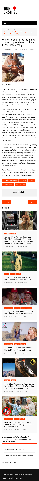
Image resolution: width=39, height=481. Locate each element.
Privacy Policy (18, 478)
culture (24, 180)
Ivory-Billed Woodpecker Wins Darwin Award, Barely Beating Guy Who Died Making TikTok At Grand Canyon (19, 386)
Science (7, 380)
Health (6, 274)
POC (32, 180)
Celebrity (7, 233)
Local (12, 274)
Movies (17, 308)
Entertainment (8, 308)
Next (31, 202)
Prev (7, 202)
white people (21, 184)
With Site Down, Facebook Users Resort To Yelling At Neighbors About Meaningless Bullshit (19, 424)
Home (4, 478)
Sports (29, 308)
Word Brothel (7, 49)
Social (32, 49)
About (10, 478)
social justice (9, 184)
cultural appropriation (11, 180)
